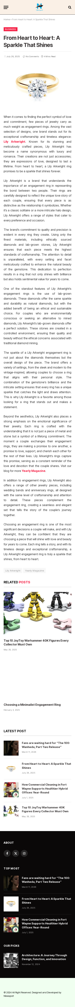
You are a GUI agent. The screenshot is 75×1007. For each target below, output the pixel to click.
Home (7, 19)
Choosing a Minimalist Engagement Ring (32, 704)
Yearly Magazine (33, 471)
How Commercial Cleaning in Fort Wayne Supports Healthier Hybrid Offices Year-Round (45, 788)
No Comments (32, 56)
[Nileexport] (39, 7)
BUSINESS (10, 29)
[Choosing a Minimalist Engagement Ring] (37, 678)
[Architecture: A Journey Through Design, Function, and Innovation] (11, 960)
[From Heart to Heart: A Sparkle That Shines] (37, 86)
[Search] (69, 7)
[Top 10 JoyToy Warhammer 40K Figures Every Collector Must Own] (37, 614)
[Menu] (6, 7)
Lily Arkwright (14, 141)
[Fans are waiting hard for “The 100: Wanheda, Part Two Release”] (11, 748)
